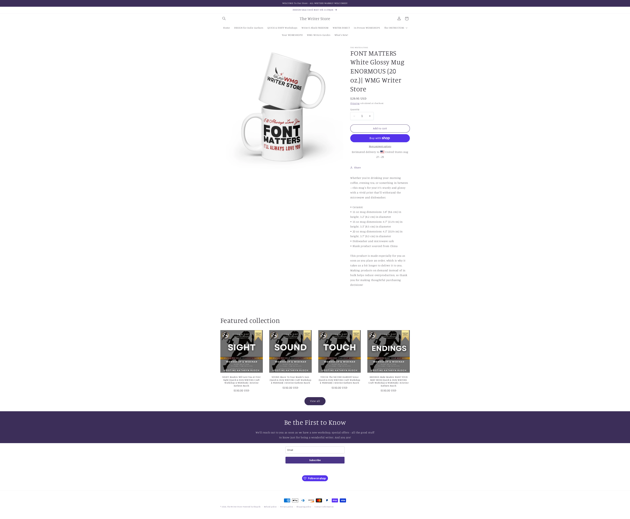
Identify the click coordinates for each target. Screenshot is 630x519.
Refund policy (270, 507)
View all (315, 401)
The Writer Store (234, 507)
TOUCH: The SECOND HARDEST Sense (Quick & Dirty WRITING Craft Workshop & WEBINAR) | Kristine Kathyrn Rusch (339, 380)
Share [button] (357, 167)
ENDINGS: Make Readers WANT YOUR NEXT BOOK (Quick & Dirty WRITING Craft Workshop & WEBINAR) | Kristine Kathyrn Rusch (388, 381)
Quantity (354, 109)
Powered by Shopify (252, 507)
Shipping (354, 103)
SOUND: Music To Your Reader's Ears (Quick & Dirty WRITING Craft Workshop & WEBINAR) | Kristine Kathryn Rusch (290, 380)
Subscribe (315, 460)
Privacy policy (286, 507)
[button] (224, 18)
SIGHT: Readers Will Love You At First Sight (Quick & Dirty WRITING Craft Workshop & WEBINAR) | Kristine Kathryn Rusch (241, 381)
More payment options (380, 146)
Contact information (324, 507)
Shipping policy (303, 507)
